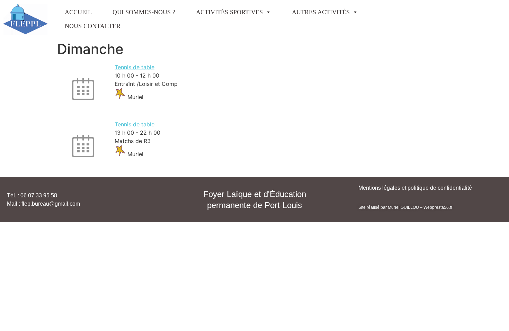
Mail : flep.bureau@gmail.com (43, 204)
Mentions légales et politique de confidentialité (415, 188)
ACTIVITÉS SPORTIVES (229, 12)
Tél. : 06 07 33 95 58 (32, 195)
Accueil (78, 12)
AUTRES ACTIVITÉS (321, 12)
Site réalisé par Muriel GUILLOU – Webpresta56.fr (405, 207)
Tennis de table (134, 67)
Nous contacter (92, 26)
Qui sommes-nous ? (144, 12)
